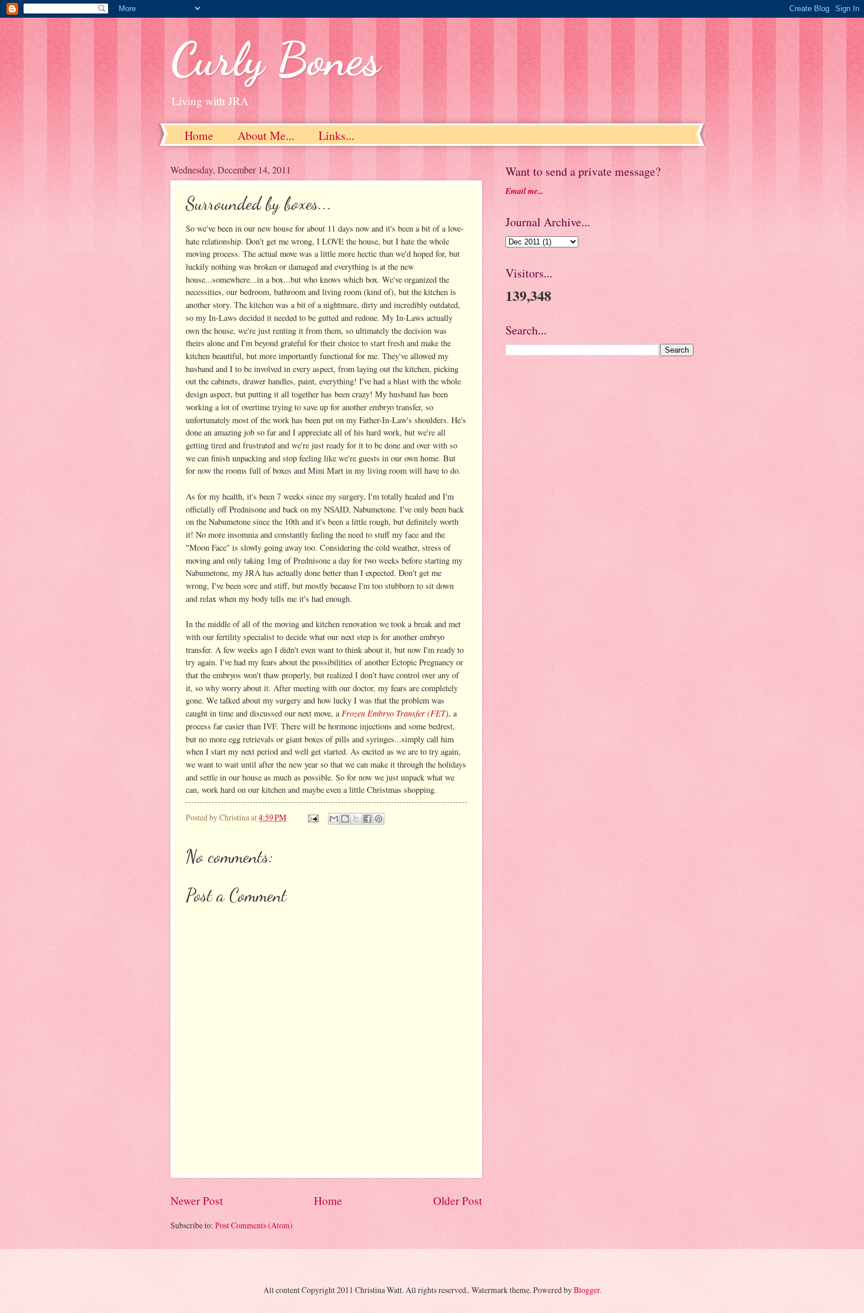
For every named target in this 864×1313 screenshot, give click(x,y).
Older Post (457, 1200)
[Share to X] (356, 819)
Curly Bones (275, 59)
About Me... (265, 135)
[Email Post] (312, 817)
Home (199, 135)
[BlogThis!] (345, 819)
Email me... (524, 190)
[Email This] (334, 819)
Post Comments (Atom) (254, 1225)
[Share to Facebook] (367, 819)
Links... (336, 135)
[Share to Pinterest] (378, 819)
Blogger (587, 1289)
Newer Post (196, 1200)
